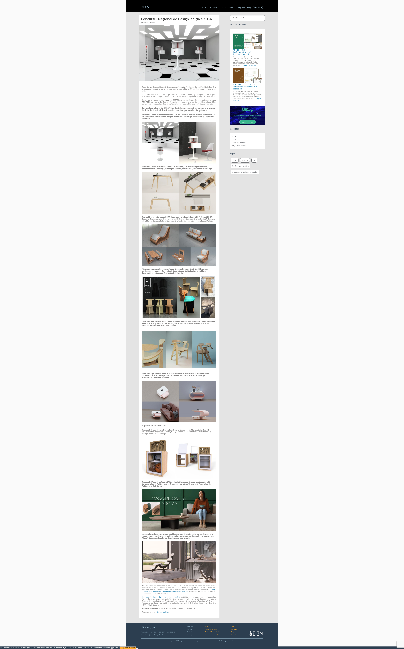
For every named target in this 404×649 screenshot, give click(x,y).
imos (234, 139)
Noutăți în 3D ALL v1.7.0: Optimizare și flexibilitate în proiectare (245, 86)
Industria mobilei (239, 142)
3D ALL (204, 7)
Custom (223, 7)
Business (245, 160)
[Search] (260, 18)
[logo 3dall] (147, 7)
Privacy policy (130, 648)
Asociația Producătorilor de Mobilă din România (161, 597)
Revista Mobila (162, 612)
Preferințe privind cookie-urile (228, 641)
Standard (213, 7)
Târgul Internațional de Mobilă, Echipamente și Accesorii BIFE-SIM (179, 591)
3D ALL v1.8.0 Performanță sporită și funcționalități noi (243, 52)
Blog (249, 7)
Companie (241, 7)
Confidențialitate (213, 641)
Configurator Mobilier (240, 166)
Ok (122, 648)
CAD (254, 160)
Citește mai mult (249, 65)
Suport (231, 7)
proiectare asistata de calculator (245, 172)
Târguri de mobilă (239, 145)
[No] (137, 648)
